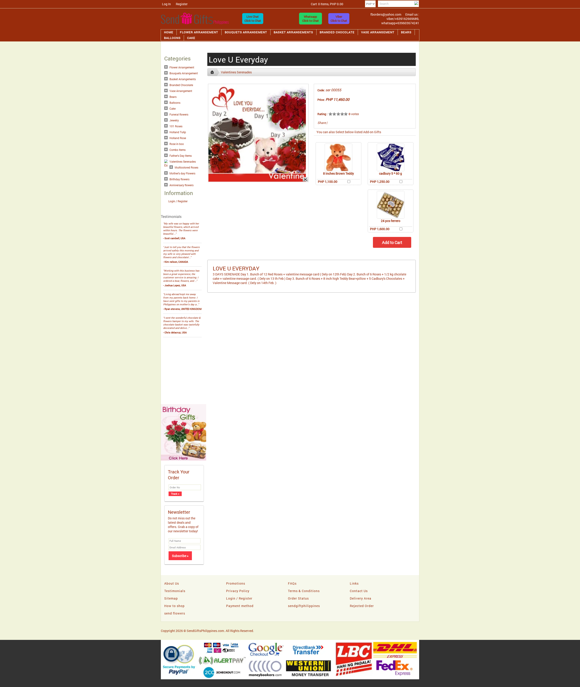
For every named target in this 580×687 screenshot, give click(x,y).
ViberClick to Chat (339, 18)
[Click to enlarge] (338, 157)
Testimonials (174, 591)
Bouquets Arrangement (246, 32)
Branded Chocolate (337, 32)
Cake (191, 38)
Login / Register (178, 201)
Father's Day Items (180, 155)
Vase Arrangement (377, 32)
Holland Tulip (177, 132)
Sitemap (171, 598)
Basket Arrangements (293, 32)
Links (354, 583)
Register (182, 4)
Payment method (240, 606)
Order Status (298, 598)
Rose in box (176, 144)
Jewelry (174, 120)
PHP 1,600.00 (379, 229)
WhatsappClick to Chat (310, 18)
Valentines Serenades (182, 161)
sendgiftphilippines (304, 606)
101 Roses (175, 126)
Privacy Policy (237, 591)
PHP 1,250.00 (379, 181)
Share (321, 123)
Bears (406, 32)
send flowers (174, 613)
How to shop (174, 606)
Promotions (235, 583)
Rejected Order (362, 606)
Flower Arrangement (199, 32)
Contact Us (359, 591)
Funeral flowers (178, 114)
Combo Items (177, 150)
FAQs (292, 583)
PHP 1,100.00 (327, 181)
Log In (166, 4)
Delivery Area (360, 598)
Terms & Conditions (304, 591)
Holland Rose (177, 138)
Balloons (172, 38)
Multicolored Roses (186, 167)
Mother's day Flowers (182, 173)
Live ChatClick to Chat (252, 18)
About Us (171, 583)
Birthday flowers (179, 179)
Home (168, 32)
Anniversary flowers (181, 185)
